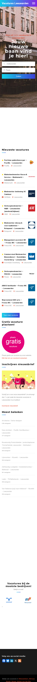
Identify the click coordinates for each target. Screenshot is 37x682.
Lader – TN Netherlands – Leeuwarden (15, 479)
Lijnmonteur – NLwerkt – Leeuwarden (15, 457)
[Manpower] (28, 600)
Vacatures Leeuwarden (15, 3)
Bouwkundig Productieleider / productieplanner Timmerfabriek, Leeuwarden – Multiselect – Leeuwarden (18, 445)
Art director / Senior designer (12, 421)
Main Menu (33, 3)
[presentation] (2, 606)
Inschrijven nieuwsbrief (10, 406)
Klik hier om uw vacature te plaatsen (14, 358)
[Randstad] (9, 600)
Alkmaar (32, 679)
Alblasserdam (23, 679)
